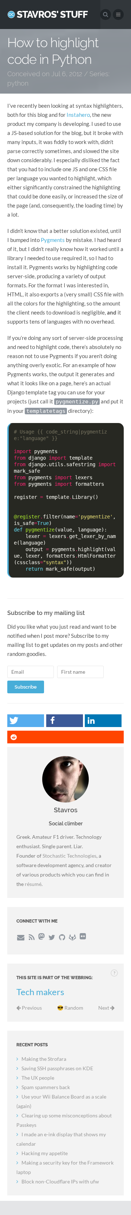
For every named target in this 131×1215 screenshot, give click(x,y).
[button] (25, 720)
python (17, 83)
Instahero (78, 114)
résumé (33, 884)
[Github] (62, 937)
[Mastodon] (41, 937)
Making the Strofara (43, 1059)
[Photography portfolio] (83, 937)
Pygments (53, 240)
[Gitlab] (72, 937)
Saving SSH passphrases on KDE (57, 1068)
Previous (31, 1008)
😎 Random (70, 1008)
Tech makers (40, 992)
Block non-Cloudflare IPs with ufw (60, 1181)
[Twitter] (51, 937)
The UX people (37, 1078)
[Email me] (20, 937)
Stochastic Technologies (69, 856)
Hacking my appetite (44, 1153)
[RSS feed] (31, 937)
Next (104, 1008)
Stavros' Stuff (52, 14)
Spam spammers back (45, 1087)
